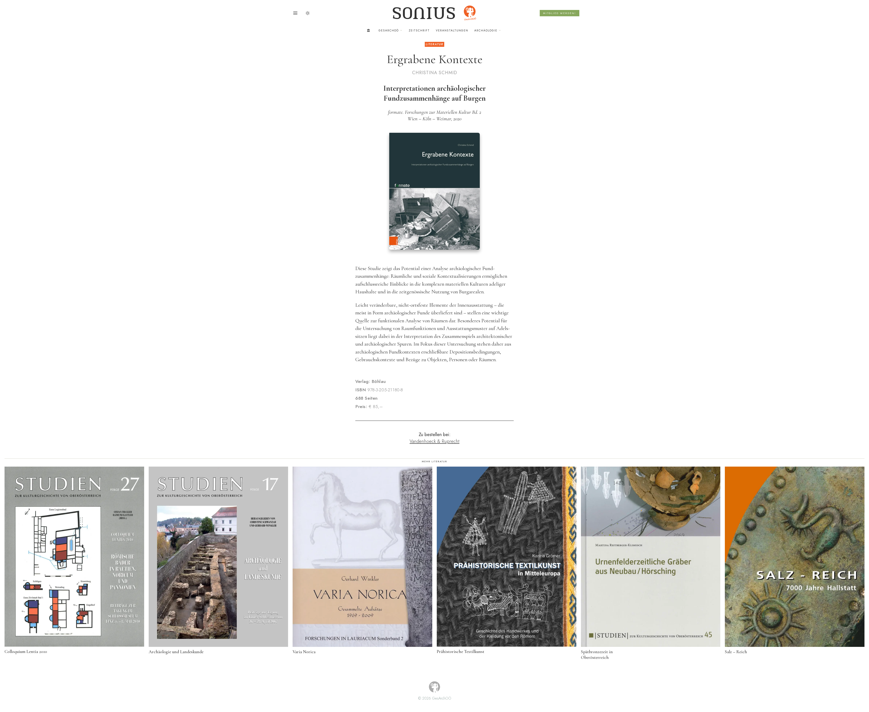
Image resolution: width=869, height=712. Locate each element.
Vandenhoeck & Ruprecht (434, 441)
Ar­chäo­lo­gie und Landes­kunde (176, 652)
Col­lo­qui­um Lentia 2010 (26, 651)
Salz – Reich (736, 652)
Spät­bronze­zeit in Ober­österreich (597, 654)
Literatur (434, 44)
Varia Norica (304, 652)
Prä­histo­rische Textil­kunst (460, 651)
